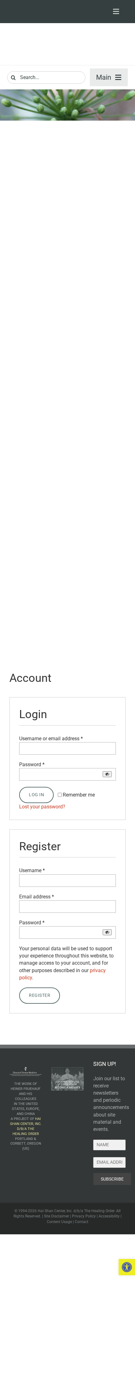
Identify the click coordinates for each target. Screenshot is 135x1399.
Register (39, 995)
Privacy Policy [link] (84, 1216)
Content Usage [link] (59, 1222)
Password (32, 764)
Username (32, 870)
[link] (127, 1267)
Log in (36, 794)
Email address (36, 897)
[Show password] (107, 774)
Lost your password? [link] (42, 807)
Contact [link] (81, 1222)
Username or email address (51, 739)
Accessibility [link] (109, 1216)
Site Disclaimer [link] (56, 1216)
